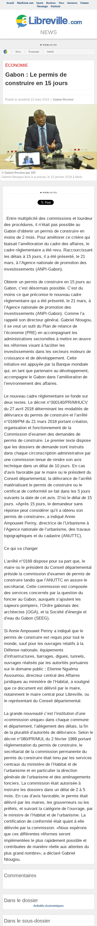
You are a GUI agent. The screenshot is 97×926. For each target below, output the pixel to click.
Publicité (55, 6)
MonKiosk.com (25, 2)
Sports (39, 2)
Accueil (10, 2)
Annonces (72, 2)
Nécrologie (42, 6)
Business (51, 2)
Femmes (84, 2)
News (61, 2)
